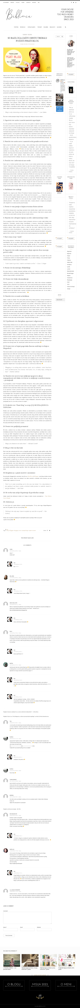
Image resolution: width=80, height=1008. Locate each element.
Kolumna (46, 27)
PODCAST (40, 27)
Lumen (68, 269)
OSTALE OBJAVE (31, 27)
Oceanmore (69, 277)
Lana (11, 549)
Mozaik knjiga (70, 273)
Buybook (69, 253)
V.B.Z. (68, 284)
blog (8, 530)
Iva (7, 529)
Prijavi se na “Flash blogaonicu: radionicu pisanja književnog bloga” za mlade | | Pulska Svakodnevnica (28, 716)
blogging (16, 530)
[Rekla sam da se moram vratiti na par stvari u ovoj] (57, 95)
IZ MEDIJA (28, 2)
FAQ (38, 2)
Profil (68, 282)
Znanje (68, 288)
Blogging (59, 27)
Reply (20, 550)
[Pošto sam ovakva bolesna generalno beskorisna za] (62, 95)
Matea (11, 663)
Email (21, 927)
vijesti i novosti (32, 530)
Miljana (12, 576)
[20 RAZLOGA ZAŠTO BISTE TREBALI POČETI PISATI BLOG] (27, 61)
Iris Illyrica (69, 264)
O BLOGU (18, 2)
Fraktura (69, 260)
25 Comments (31, 44)
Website (39, 927)
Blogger (36, 476)
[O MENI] (71, 43)
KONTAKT (34, 2)
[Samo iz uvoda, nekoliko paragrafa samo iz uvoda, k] (57, 100)
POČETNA (16, 27)
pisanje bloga (25, 530)
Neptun (68, 275)
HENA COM (69, 262)
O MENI (22, 2)
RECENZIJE (22, 27)
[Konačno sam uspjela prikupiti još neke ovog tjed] (59, 97)
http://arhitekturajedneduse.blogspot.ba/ (18, 610)
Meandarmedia (70, 271)
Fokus (68, 258)
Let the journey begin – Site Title (14, 809)
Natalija (12, 849)
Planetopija (69, 280)
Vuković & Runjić (71, 286)
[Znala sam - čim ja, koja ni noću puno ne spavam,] (57, 97)
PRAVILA (12, 2)
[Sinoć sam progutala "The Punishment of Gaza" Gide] (62, 97)
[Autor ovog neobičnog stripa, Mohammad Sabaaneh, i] (59, 95)
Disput (68, 255)
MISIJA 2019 (52, 27)
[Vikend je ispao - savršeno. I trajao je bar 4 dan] (59, 100)
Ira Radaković (13, 813)
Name (5, 927)
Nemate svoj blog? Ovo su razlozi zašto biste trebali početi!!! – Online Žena (22, 711)
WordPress (30, 476)
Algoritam (69, 251)
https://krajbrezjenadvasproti (16, 863)
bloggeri (11, 530)
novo (20, 530)
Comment (5, 911)
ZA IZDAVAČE (6, 2)
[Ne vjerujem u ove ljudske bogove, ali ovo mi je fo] (62, 100)
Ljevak (68, 266)
